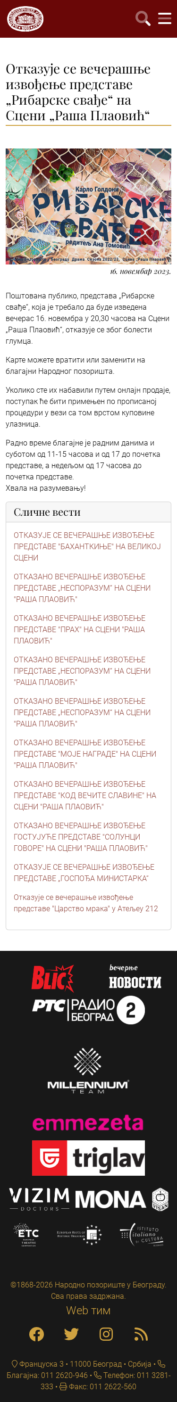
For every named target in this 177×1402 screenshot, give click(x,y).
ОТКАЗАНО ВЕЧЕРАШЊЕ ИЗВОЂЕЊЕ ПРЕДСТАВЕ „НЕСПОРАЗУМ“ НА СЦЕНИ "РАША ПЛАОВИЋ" (82, 588)
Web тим (88, 1310)
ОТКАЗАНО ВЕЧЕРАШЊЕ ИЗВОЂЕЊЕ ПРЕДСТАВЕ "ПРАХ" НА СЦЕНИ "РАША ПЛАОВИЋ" (79, 629)
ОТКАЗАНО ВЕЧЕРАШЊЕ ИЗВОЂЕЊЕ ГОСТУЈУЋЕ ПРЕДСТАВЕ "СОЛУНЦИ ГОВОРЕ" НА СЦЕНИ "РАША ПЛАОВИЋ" (81, 837)
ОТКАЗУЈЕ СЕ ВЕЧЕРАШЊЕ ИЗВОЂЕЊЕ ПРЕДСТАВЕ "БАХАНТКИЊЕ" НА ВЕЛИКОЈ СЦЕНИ (87, 546)
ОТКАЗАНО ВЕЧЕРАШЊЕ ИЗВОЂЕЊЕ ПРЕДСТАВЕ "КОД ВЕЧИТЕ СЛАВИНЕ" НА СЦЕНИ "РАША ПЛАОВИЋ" (85, 795)
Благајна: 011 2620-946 (47, 1375)
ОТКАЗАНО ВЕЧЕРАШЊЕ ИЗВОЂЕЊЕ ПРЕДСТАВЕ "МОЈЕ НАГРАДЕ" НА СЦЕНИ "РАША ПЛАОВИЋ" (85, 754)
